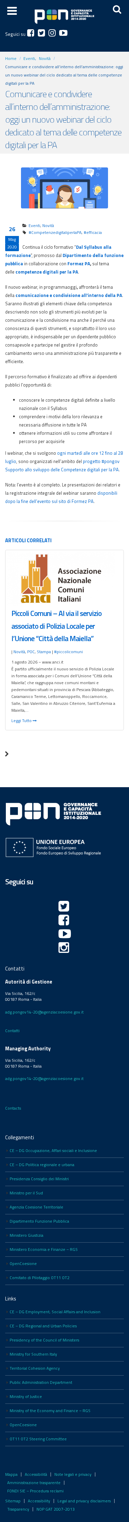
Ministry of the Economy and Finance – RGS (50, 1411)
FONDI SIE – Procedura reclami (35, 1491)
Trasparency (18, 1509)
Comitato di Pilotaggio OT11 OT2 (39, 1278)
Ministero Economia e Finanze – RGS (44, 1249)
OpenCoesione (23, 1264)
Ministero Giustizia (26, 1235)
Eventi (34, 226)
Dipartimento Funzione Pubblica (39, 1221)
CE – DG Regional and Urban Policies (43, 1326)
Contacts (13, 1108)
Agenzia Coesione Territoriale (36, 1207)
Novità (48, 226)
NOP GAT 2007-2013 (55, 1509)
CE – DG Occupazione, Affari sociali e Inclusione (53, 1151)
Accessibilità (36, 1474)
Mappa (11, 1474)
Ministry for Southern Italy (33, 1354)
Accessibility (39, 1501)
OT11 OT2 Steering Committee (38, 1439)
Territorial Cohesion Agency (35, 1368)
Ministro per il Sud (26, 1193)
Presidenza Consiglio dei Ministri (39, 1179)
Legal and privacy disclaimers (84, 1501)
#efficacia (93, 232)
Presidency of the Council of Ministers (44, 1340)
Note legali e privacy (73, 1474)
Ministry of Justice (26, 1397)
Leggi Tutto (22, 721)
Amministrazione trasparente (34, 1483)
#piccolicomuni (68, 652)
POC (31, 652)
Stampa (44, 652)
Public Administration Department (41, 1382)
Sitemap (13, 1501)
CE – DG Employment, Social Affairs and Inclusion (55, 1312)
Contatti (12, 1031)
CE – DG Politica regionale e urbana (42, 1165)
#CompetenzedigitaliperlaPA (55, 232)
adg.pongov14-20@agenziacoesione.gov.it (44, 1012)
